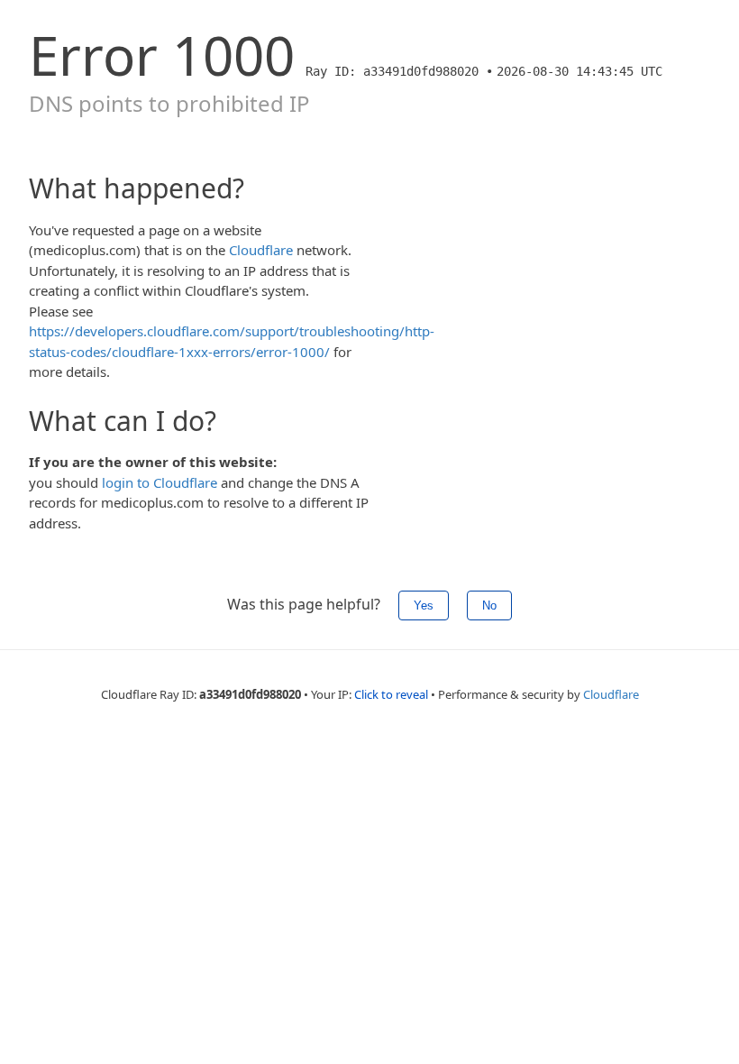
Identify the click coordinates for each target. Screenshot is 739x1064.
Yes (423, 605)
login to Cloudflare (159, 482)
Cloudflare (261, 250)
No (489, 605)
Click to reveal (391, 694)
